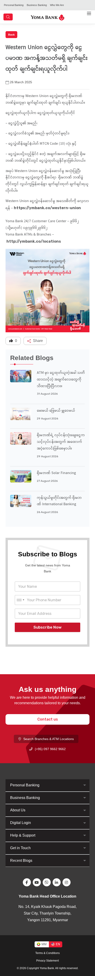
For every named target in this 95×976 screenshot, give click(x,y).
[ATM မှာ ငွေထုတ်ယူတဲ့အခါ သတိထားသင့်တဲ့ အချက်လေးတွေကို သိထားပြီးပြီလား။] (20, 376)
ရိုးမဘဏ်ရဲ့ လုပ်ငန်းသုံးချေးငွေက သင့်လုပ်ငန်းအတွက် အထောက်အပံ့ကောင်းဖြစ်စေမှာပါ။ (61, 442)
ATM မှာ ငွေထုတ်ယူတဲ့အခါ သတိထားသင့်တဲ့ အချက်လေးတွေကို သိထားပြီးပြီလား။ (61, 379)
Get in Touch (20, 848)
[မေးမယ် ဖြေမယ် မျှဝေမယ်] (20, 414)
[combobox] (20, 600)
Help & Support (22, 835)
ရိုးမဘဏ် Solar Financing (56, 473)
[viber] (48, 882)
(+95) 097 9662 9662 (50, 749)
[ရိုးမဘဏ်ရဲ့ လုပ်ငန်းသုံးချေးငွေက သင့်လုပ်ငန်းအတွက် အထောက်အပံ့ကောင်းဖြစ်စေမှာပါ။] (20, 438)
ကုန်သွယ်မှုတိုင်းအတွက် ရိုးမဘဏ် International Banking (59, 501)
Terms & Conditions (47, 953)
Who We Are (57, 5)
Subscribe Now (47, 627)
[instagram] (67, 882)
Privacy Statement (47, 960)
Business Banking (37, 5)
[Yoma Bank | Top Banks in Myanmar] (47, 17)
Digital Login (20, 823)
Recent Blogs (21, 860)
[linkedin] (57, 882)
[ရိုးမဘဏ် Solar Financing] (20, 476)
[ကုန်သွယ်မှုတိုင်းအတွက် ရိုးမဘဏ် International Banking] (20, 501)
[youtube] (38, 882)
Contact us (47, 719)
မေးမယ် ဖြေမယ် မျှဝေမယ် (56, 411)
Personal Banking (14, 5)
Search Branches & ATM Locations (48, 739)
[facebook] (28, 882)
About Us (17, 810)
